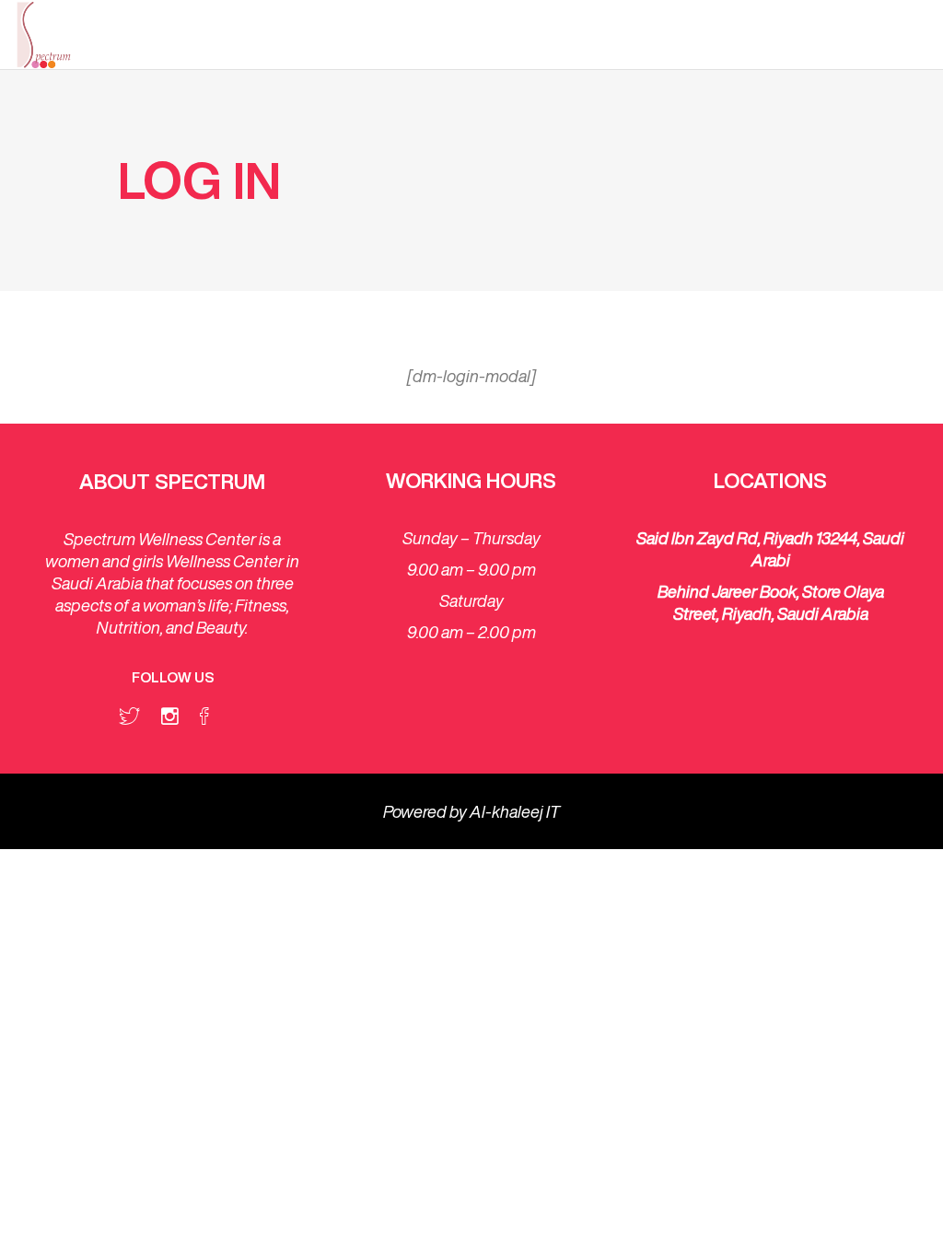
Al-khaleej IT (515, 811)
